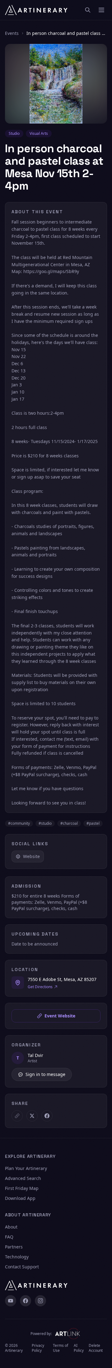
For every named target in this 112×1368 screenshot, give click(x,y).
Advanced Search (23, 1178)
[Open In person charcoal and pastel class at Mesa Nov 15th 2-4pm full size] (56, 84)
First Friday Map (22, 1188)
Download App (20, 1198)
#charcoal (69, 823)
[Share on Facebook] (47, 1115)
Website (31, 856)
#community (19, 823)
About (11, 1227)
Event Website (59, 1016)
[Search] (87, 10)
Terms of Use (60, 1348)
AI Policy (79, 1348)
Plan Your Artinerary (26, 1168)
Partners (14, 1247)
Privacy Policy (38, 1348)
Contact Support (22, 1267)
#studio (45, 823)
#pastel (93, 823)
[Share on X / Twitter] (32, 1115)
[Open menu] (101, 10)
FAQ (9, 1237)
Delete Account (96, 1348)
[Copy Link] (17, 1115)
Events (12, 33)
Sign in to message (45, 1074)
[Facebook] (25, 1300)
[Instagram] (40, 1300)
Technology (17, 1257)
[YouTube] (10, 1300)
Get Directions (40, 986)
